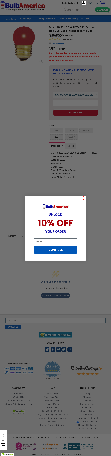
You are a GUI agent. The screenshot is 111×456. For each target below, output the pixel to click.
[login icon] (84, 3)
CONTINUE (55, 250)
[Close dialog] (83, 198)
